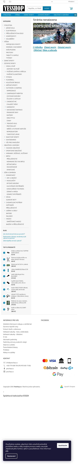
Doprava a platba (9, 345)
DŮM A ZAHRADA (10, 172)
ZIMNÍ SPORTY (9, 61)
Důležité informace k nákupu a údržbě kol (17, 324)
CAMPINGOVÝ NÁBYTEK (15, 93)
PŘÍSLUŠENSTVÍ (12, 159)
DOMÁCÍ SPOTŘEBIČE (14, 194)
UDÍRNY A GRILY (11, 211)
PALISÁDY (9, 216)
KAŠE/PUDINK (11, 50)
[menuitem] (7, 14)
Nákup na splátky (9, 352)
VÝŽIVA (6, 42)
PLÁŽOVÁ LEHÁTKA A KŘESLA (16, 71)
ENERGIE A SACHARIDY (14, 47)
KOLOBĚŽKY (10, 39)
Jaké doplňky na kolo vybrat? (12, 240)
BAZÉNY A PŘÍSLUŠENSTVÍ (15, 224)
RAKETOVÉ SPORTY (12, 137)
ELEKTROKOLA (11, 31)
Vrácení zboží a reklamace (12, 329)
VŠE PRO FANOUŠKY (13, 142)
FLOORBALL (10, 80)
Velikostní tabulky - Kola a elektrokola (15, 332)
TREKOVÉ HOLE (12, 123)
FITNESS (9, 77)
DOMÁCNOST (10, 175)
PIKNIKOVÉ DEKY (12, 112)
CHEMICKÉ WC (12, 101)
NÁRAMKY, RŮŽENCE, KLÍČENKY (17, 153)
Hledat (46, 8)
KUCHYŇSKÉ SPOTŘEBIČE (15, 186)
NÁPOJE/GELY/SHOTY (13, 44)
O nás (5, 337)
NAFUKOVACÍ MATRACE (14, 110)
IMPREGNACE (11, 91)
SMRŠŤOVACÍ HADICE (14, 221)
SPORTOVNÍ (11, 170)
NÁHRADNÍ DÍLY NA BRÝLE (16, 162)
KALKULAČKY (11, 181)
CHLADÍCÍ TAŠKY (12, 104)
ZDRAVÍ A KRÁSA (12, 192)
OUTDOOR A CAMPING (14, 88)
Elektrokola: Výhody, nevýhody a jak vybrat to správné (14, 237)
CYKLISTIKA (8, 25)
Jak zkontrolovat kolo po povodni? (14, 234)
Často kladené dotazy (10, 347)
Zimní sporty (50, 47)
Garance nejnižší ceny (10, 327)
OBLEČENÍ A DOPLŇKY (11, 145)
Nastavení (11, 456)
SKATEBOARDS (11, 140)
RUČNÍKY (10, 115)
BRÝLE (8, 156)
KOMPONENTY (11, 36)
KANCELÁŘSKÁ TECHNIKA (15, 189)
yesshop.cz (10, 368)
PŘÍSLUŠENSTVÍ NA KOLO (14, 33)
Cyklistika (38, 47)
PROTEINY (9, 52)
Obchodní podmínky (10, 339)
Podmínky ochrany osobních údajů (15, 342)
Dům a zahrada (50, 50)
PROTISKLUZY (11, 126)
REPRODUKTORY (12, 131)
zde (6, 451)
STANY (9, 121)
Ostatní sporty (64, 47)
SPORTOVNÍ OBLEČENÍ (14, 151)
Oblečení (38, 50)
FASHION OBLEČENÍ (13, 148)
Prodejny (6, 350)
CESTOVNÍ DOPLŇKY (14, 96)
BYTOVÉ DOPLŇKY (13, 183)
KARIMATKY (11, 107)
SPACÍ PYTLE (11, 118)
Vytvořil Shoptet (69, 386)
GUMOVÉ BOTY (11, 200)
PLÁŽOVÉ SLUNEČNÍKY (14, 74)
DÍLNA (8, 197)
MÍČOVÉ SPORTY (11, 85)
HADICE (8, 219)
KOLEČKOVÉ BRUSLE (13, 82)
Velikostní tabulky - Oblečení (12, 334)
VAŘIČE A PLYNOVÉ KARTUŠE (16, 129)
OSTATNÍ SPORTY (10, 63)
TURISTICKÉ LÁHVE (13, 134)
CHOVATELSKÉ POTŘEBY (14, 202)
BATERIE (9, 213)
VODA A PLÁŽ (10, 66)
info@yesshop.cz (12, 363)
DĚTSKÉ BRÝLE (11, 164)
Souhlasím (62, 445)
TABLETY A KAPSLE (12, 55)
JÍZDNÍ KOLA (10, 28)
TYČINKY (9, 58)
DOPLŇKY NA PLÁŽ (13, 69)
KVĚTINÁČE (10, 205)
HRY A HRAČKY (12, 178)
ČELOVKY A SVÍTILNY (14, 99)
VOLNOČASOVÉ (12, 167)
